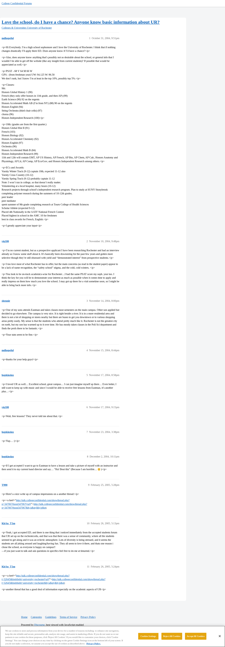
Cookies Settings (148, 636)
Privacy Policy (88, 617)
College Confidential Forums (17, 3)
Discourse (39, 624)
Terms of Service (68, 617)
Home (24, 617)
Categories (36, 617)
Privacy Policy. (93, 643)
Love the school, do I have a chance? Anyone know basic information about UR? (81, 22)
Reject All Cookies (171, 636)
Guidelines (50, 617)
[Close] (219, 636)
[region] (112, 636)
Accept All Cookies (195, 636)
